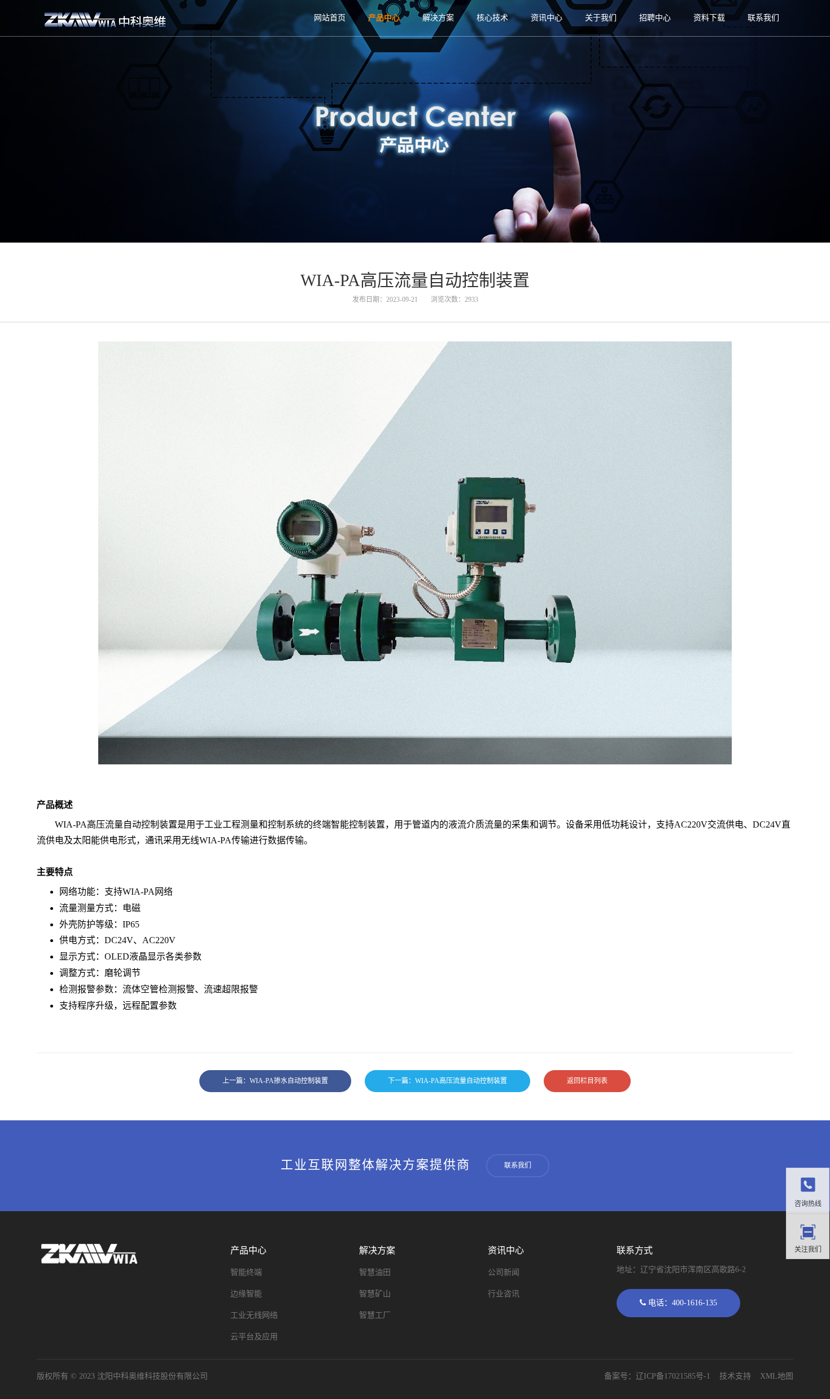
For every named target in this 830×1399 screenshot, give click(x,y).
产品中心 (384, 18)
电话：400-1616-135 (681, 1303)
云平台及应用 (254, 1336)
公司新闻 (503, 1272)
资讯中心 (546, 18)
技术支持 (735, 1376)
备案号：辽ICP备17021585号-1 (657, 1376)
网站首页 (330, 18)
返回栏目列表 (587, 1081)
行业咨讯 (503, 1294)
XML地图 (776, 1376)
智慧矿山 (375, 1294)
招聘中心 (655, 18)
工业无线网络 (254, 1315)
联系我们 (763, 18)
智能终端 (246, 1272)
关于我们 (601, 18)
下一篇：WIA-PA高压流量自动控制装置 (447, 1081)
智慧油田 (375, 1272)
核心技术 (492, 18)
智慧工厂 (375, 1315)
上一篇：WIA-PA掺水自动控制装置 (275, 1081)
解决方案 (438, 18)
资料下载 (709, 18)
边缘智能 (246, 1294)
